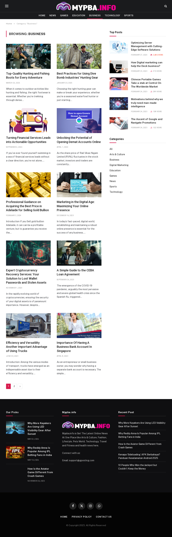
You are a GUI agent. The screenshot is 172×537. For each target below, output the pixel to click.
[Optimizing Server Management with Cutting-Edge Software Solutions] (119, 47)
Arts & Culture (117, 154)
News (52, 15)
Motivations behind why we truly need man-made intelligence (147, 103)
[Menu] (6, 6)
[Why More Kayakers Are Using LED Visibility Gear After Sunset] (15, 427)
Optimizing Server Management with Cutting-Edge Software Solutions (147, 46)
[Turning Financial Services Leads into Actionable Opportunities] (28, 120)
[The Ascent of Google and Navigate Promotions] (119, 123)
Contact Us (104, 517)
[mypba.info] (86, 6)
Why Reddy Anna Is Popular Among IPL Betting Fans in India (40, 451)
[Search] (165, 6)
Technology (112, 15)
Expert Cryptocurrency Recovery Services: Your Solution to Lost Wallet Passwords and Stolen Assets (26, 276)
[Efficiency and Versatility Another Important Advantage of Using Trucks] (28, 325)
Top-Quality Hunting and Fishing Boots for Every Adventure (27, 75)
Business (95, 15)
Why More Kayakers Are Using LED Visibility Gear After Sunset (39, 428)
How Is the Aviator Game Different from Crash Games (40, 472)
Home (42, 15)
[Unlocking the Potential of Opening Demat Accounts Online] (79, 120)
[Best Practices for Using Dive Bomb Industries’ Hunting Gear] (79, 56)
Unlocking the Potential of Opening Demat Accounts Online (79, 139)
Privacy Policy (82, 517)
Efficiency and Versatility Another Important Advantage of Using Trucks (26, 347)
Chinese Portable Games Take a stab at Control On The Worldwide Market (146, 83)
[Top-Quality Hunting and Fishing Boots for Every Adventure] (28, 56)
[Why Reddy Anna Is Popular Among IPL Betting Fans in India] (15, 452)
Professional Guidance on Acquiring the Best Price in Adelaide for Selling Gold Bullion (27, 206)
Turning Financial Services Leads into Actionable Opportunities (28, 139)
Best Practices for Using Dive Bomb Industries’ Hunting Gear (77, 75)
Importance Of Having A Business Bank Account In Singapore (74, 347)
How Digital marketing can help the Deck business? (146, 64)
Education (78, 15)
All (111, 149)
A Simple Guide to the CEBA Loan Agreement (75, 272)
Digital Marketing (119, 165)
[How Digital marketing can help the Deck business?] (119, 67)
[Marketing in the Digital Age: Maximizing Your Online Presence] (79, 184)
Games (64, 15)
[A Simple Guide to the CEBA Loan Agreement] (79, 253)
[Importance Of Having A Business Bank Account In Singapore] (79, 325)
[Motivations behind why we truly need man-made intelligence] (119, 103)
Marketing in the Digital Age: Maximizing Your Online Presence (76, 206)
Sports (129, 15)
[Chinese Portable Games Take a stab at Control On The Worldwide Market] (119, 83)
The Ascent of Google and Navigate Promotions (146, 121)
